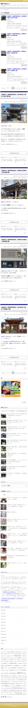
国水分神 (14, 657)
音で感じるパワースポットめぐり (13, 593)
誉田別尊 (25, 690)
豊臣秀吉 (7, 691)
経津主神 (11, 685)
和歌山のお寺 (3, 637)
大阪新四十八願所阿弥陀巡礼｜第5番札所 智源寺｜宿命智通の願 (16, 52)
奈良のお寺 (3, 619)
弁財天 (19, 670)
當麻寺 (11, 343)
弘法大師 (23, 670)
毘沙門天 (3, 679)
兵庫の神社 (3, 628)
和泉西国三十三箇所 (10, 657)
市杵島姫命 (11, 670)
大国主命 (11, 661)
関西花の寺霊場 (12, 694)
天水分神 (21, 665)
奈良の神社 (3, 616)
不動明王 (12, 652)
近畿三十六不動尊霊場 (14, 691)
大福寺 (2, 336)
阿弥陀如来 (19, 694)
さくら (26, 163)
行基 (24, 688)
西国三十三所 (7, 690)
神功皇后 (13, 683)
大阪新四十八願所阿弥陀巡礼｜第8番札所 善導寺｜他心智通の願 (16, 34)
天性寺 (2, 271)
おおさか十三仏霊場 (5, 652)
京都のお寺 (3, 625)
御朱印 (22, 160)
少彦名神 (6, 670)
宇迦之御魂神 (20, 667)
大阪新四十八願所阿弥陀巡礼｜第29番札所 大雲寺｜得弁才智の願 (17, 17)
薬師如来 (20, 688)
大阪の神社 (3, 610)
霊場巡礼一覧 (3, 640)
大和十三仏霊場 (16, 659)
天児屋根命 (16, 665)
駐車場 (3, 697)
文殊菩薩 (23, 675)
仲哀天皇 (15, 653)
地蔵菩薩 (19, 657)
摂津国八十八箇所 (16, 676)
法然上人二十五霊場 (11, 681)
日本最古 (13, 677)
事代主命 (22, 652)
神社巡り (21, 683)
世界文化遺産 (18, 652)
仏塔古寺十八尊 (10, 653)
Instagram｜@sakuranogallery (8, 598)
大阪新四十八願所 (18, 159)
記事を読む (24, 29)
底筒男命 (16, 670)
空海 (25, 683)
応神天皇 (6, 676)
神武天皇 (18, 683)
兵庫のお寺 (3, 631)
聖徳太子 (19, 686)
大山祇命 (15, 661)
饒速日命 (25, 694)
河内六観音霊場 (8, 679)
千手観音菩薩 (23, 655)
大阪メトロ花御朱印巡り (10, 663)
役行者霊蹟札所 (13, 673)
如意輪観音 (13, 667)
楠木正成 (18, 677)
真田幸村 (24, 681)
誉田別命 (21, 690)
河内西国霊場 (21, 679)
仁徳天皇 (5, 653)
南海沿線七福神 (3, 657)
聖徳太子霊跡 (9, 688)
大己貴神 (18, 661)
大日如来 (22, 661)
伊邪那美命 (24, 653)
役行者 (6, 673)
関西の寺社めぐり (5, 3)
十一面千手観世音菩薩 (7, 655)
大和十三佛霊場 (22, 659)
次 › (21, 372)
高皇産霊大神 (9, 697)
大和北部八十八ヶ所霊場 (7, 659)
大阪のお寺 (3, 613)
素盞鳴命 (6, 685)
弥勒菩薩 (2, 673)
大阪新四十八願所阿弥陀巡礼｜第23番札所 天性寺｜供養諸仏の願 (17, 69)
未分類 (2, 643)
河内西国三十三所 (14, 679)
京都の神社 (3, 622)
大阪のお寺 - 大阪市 (10, 21)
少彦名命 (3, 670)
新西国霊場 (9, 677)
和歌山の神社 (3, 634)
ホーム (3, 372)
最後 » (25, 372)
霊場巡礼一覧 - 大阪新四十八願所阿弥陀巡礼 (14, 23)
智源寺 (2, 201)
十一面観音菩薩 (16, 656)
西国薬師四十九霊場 (15, 690)
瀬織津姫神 (16, 681)
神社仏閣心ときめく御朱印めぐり (9, 591)
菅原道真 (14, 688)
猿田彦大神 (21, 681)
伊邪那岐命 (19, 653)
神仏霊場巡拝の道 (5, 683)
